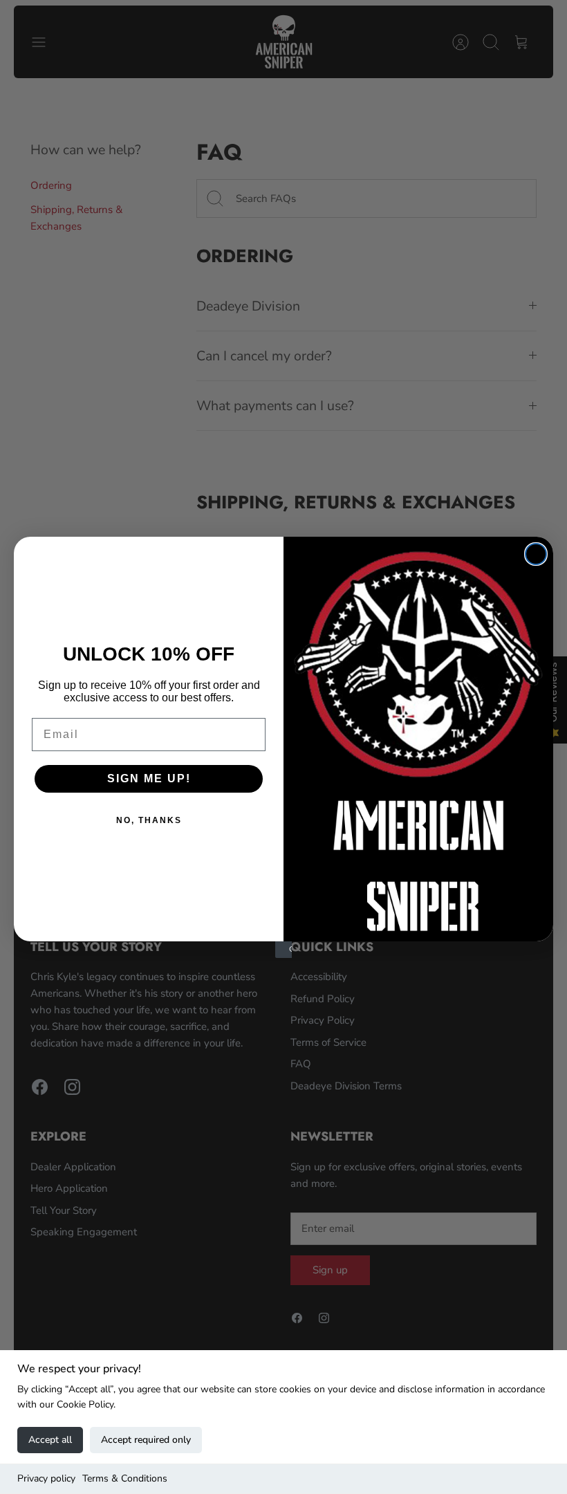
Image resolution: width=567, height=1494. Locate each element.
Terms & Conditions (124, 1478)
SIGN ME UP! (149, 778)
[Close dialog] (536, 554)
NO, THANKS (149, 820)
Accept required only (146, 1439)
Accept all (50, 1439)
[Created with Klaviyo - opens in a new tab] (283, 949)
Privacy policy (46, 1478)
